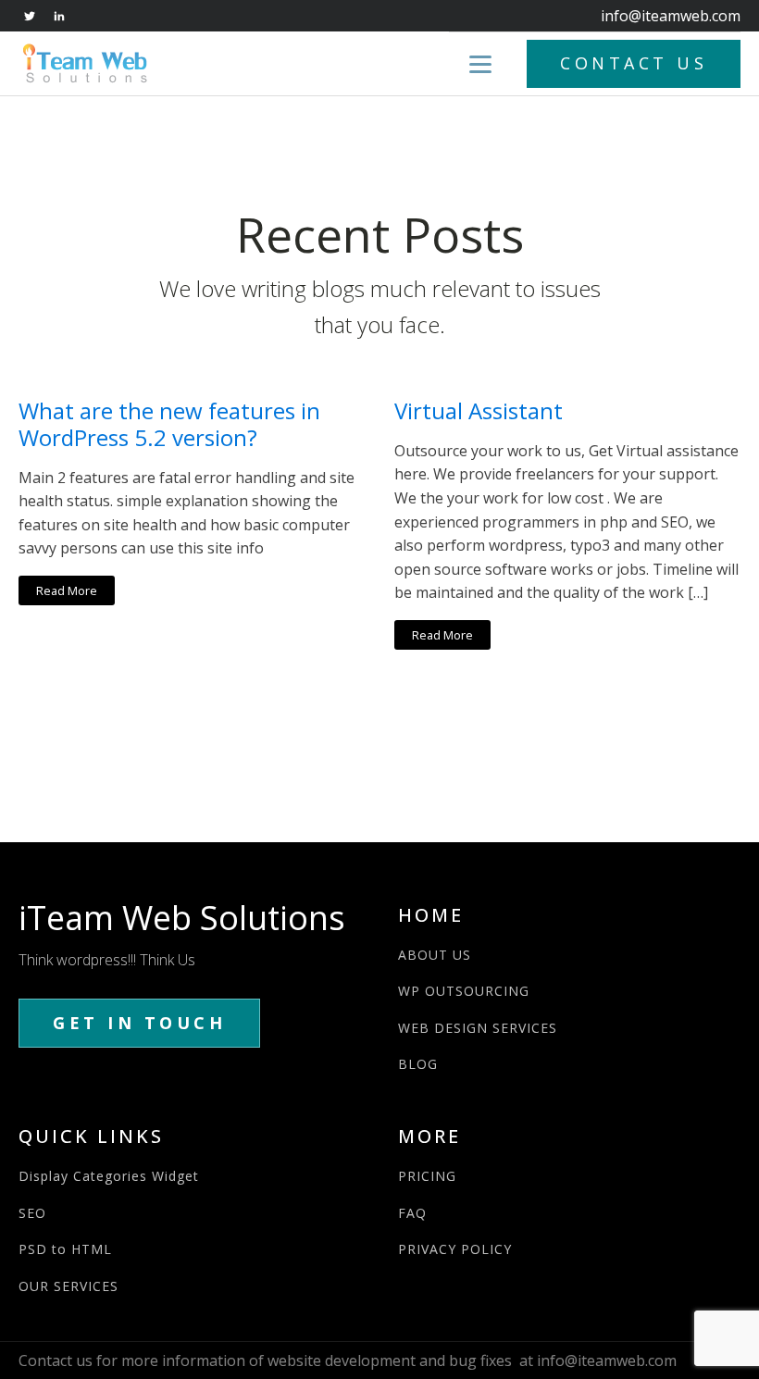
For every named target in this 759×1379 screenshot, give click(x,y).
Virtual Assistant (478, 411)
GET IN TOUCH (139, 1023)
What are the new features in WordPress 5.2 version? (169, 425)
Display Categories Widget (109, 1176)
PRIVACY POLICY (455, 1249)
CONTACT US (633, 63)
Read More (66, 590)
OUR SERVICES (68, 1286)
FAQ (412, 1213)
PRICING (427, 1176)
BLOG (418, 1064)
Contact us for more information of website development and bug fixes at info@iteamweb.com (348, 1360)
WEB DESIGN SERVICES (477, 1028)
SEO (32, 1213)
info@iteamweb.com (670, 16)
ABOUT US (434, 955)
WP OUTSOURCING (463, 991)
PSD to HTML (65, 1249)
